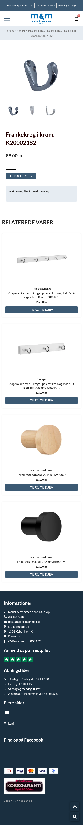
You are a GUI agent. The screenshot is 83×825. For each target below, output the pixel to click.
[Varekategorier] (7, 18)
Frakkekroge (53, 30)
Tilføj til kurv (21, 176)
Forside (9, 30)
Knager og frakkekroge (30, 30)
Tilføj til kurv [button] (41, 309)
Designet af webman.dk (18, 801)
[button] (7, 712)
